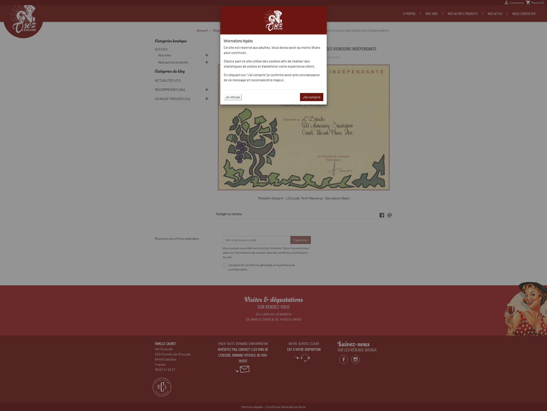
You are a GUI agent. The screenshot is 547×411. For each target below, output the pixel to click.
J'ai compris (312, 97)
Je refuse (232, 97)
